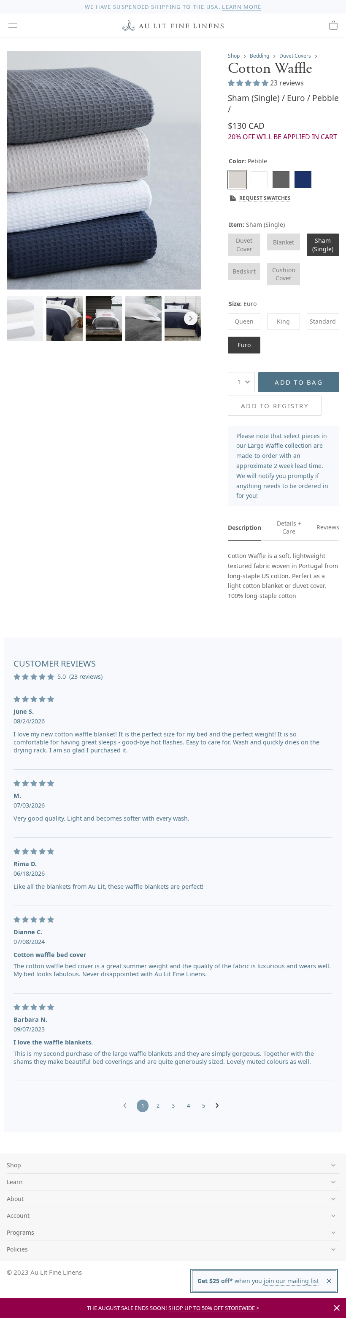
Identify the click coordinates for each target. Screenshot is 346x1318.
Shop (234, 55)
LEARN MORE (241, 7)
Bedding (259, 55)
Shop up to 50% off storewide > (213, 1308)
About (15, 1199)
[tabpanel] (283, 576)
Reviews (327, 527)
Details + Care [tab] (289, 527)
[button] (12, 25)
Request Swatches (265, 198)
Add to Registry (274, 405)
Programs (20, 1232)
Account (18, 1216)
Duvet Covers (295, 55)
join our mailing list (290, 1281)
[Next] (190, 318)
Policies (17, 1249)
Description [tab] (244, 527)
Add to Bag (299, 382)
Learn (15, 1182)
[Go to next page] (219, 1106)
